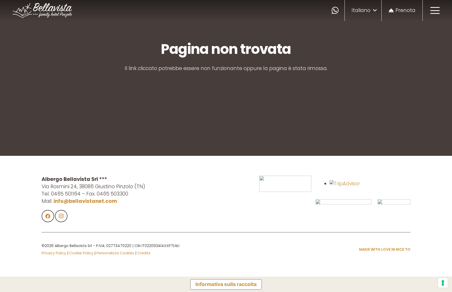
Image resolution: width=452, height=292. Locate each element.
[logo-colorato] (42, 10)
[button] (364, 10)
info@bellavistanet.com (85, 201)
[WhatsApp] (335, 11)
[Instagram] (61, 216)
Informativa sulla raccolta (226, 284)
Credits (143, 253)
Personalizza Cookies (115, 253)
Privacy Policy (54, 253)
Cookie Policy (81, 253)
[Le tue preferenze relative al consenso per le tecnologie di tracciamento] (443, 283)
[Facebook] (48, 216)
